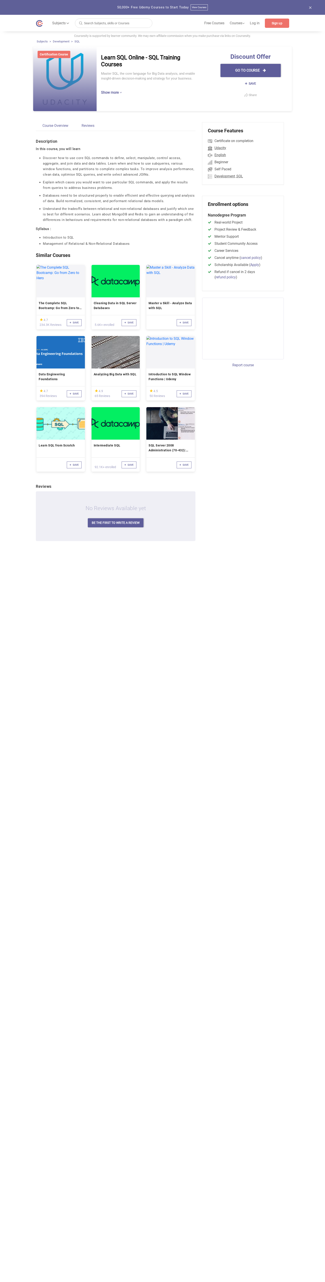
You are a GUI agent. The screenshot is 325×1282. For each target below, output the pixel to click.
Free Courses (214, 23)
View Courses (199, 7)
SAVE (252, 83)
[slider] (41, 320)
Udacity (220, 148)
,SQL (239, 176)
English (220, 155)
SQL (77, 41)
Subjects (42, 41)
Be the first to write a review (116, 522)
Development (61, 41)
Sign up (277, 23)
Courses (237, 23)
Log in (255, 23)
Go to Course (248, 70)
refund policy (226, 277)
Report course (243, 365)
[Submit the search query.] (80, 23)
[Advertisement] (239, 327)
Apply (254, 265)
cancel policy (251, 258)
